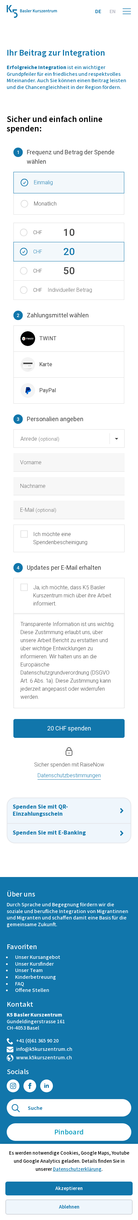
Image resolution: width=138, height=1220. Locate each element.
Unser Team (29, 970)
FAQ (19, 984)
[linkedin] (46, 1086)
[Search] (15, 1108)
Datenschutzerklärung (77, 1169)
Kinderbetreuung (35, 977)
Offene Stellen (32, 990)
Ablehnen (69, 1207)
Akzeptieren (69, 1188)
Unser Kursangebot (37, 957)
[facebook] (29, 1086)
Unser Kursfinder (34, 964)
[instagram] (13, 1086)
